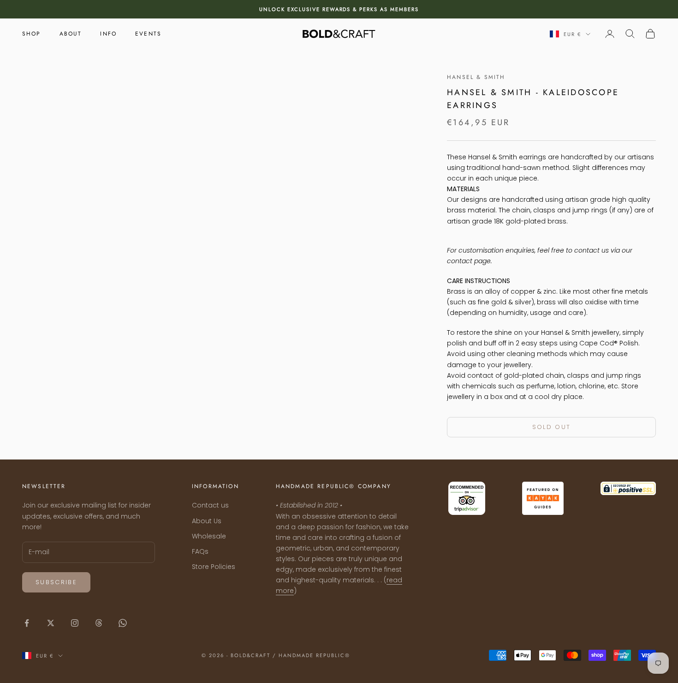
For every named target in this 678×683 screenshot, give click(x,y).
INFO (108, 34)
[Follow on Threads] (98, 623)
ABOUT (70, 34)
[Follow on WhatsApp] (122, 623)
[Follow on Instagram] (74, 623)
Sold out (551, 427)
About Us (206, 521)
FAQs (200, 551)
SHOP (31, 34)
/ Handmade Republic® (311, 655)
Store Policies (213, 566)
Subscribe (56, 582)
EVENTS (148, 34)
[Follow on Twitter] (50, 623)
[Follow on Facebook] (26, 623)
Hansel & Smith (476, 77)
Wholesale (209, 536)
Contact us (210, 505)
